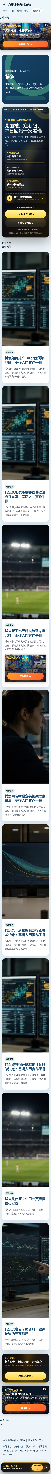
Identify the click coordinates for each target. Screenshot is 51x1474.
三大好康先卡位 (25, 214)
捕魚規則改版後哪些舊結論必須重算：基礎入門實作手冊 (25, 496)
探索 (5, 10)
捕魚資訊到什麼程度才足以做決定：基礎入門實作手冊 (25, 1066)
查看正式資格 (25, 1375)
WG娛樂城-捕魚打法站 (17, 4)
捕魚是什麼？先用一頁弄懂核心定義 (25, 1200)
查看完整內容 (25, 223)
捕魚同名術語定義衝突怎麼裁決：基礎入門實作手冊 (25, 798)
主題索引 (7, 1446)
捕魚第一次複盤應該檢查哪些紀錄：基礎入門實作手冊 (25, 932)
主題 (12, 10)
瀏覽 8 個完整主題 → (15, 98)
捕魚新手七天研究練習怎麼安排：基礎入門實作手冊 (25, 632)
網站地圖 (42, 1446)
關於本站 (30, 1446)
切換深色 (36, 11)
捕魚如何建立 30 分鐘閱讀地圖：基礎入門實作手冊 (24, 360)
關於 (26, 10)
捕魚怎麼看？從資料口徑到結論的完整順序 (25, 1331)
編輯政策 (19, 1446)
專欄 (19, 10)
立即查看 (37, 1467)
